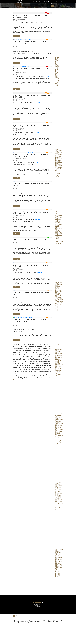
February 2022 (57, 76)
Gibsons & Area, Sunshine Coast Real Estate (27, 356)
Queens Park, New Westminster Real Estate (32, 367)
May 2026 (56, 24)
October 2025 (57, 31)
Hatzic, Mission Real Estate (30, 358)
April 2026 (56, 25)
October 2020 (57, 92)
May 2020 (56, 97)
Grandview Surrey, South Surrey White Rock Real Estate (24, 357)
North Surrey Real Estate (35, 365)
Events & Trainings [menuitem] (54, 1)
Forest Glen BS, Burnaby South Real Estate (23, 354)
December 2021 (57, 78)
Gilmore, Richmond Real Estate (35, 356)
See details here (47, 22)
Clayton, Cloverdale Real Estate (19, 129)
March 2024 (56, 51)
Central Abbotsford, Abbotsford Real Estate (17, 348)
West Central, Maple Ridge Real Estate (33, 376)
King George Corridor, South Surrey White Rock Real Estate (21, 360)
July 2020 (56, 95)
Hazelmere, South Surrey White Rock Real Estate (45, 358)
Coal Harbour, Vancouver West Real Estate (47, 350)
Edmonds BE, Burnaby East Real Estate (20, 99)
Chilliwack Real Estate (17, 350)
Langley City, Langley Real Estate (19, 159)
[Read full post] (32, 13)
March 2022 (56, 75)
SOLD (53, 3)
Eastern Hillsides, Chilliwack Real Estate (47, 353)
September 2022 (57, 69)
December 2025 (57, 29)
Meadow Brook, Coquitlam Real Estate (17, 363)
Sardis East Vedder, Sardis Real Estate (25, 369)
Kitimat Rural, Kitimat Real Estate (31, 360)
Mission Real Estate (45, 363)
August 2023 (56, 58)
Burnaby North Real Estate (58, 162)
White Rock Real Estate (58, 573)
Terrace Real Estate (23, 373)
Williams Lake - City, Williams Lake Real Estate (26, 377)
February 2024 (57, 52)
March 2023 (56, 63)
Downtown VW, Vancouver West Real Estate (46, 352)
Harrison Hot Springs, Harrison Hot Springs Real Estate (58, 307)
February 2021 (57, 88)
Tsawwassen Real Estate (22, 374)
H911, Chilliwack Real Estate (59, 301)
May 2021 (56, 85)
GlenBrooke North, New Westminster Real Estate (43, 356)
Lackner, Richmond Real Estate (19, 216)
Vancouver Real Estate (21, 375)
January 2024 (56, 53)
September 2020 (57, 93)
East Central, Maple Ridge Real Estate (32, 353)
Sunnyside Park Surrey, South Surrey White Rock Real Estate (59, 514)
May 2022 (56, 73)
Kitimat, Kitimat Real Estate (37, 360)
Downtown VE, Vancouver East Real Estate (38, 352)
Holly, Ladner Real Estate (33, 359)
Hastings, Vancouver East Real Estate (24, 358)
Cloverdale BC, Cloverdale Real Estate (39, 350)
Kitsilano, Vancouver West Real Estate (44, 360)
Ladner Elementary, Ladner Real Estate (27, 361)
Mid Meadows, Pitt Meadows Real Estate (33, 363)
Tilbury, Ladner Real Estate (37, 373)
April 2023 (56, 62)
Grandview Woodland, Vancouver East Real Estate (35, 357)
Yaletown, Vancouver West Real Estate (34, 378)
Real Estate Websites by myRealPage (59, 615)
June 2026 (56, 23)
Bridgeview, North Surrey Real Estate (28, 346)
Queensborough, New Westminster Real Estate (41, 367)
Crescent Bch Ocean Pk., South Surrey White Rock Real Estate (58, 222)
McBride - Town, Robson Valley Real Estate (41, 362)
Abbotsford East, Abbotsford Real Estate (20, 73)
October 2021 (57, 80)
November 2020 (57, 91)
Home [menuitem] (27, 1)
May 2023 (56, 61)
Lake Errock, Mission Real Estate (34, 361)
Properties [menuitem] (32, 1)
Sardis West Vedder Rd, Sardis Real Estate (40, 369)
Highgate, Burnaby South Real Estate (27, 359)
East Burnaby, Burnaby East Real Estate (17, 353)
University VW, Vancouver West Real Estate (41, 374)
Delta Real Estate (15, 352)
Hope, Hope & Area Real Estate (45, 359)
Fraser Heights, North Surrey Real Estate (41, 355)
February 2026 (57, 27)
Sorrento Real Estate (57, 484)
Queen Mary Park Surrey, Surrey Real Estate (23, 367)
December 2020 (57, 90)
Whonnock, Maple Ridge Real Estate (18, 377)
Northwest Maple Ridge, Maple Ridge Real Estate (43, 365)
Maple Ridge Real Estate (17, 362)
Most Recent (56, 20)
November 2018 (57, 116)
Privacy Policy (52, 615)
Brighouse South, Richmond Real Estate (36, 346)
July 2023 (56, 59)
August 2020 (56, 94)
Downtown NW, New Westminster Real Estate (21, 352)
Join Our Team (38, 1)
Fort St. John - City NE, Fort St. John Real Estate (41, 354)
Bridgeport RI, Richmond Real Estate (20, 346)
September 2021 (57, 81)
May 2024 (56, 49)
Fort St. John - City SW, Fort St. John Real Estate (32, 355)
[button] (33, 602)
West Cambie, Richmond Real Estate (25, 376)
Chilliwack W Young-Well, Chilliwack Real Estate (24, 350)
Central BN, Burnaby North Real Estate (26, 348)
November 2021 (57, 79)
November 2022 (57, 67)
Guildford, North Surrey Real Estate (43, 357)
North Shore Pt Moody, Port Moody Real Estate (28, 365)
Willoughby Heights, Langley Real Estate (45, 377)
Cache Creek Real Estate (58, 164)
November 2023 (57, 55)
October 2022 (57, 68)
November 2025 (57, 30)
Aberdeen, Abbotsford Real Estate (20, 241)
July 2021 (56, 83)
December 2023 (57, 54)
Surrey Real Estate (57, 518)
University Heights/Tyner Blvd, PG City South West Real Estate (31, 374)
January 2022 (56, 77)
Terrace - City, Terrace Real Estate (16, 373)
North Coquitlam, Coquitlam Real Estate (20, 365)
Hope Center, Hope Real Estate (39, 359)
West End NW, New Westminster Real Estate (41, 376)
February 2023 (57, 64)
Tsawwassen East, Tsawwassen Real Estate (44, 373)
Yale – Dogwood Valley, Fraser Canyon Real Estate (25, 378)
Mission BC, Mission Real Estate (40, 363)
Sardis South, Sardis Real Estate (32, 369)
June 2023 (56, 60)
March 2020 (56, 99)
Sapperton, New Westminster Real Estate (17, 369)
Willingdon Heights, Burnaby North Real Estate (36, 377)
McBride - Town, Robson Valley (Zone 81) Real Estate (31, 362)
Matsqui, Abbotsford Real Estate (23, 362)
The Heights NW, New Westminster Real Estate (29, 373)
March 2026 (56, 26)
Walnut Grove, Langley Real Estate (18, 376)
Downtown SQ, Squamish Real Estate (29, 352)
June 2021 (56, 84)
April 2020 (56, 98)
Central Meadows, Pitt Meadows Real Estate (42, 348)
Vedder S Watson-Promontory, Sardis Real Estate (35, 375)
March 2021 (56, 87)
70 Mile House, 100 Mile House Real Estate (20, 344)
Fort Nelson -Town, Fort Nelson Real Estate (32, 354)
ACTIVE (50, 3)
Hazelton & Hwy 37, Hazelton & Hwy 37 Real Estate (18, 359)
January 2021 (56, 89)
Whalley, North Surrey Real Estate (19, 269)
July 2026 (56, 22)
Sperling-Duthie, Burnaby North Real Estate (33, 371)
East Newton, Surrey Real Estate (39, 353)
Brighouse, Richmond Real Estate (43, 346)
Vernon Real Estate (42, 375)
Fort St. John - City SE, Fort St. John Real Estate (23, 355)
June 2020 (56, 96)
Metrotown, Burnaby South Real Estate (25, 363)
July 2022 (56, 71)
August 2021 (56, 82)
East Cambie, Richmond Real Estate (24, 353)
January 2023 (56, 65)
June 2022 (56, 72)
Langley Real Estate (46, 361)
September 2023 (57, 57)
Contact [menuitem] (60, 1)
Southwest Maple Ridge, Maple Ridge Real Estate (24, 371)
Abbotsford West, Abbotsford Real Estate (20, 19)
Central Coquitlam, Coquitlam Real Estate (34, 348)
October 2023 (57, 56)
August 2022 (56, 70)
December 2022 (57, 66)
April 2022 (56, 74)
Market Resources (46, 1)
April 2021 (56, 86)
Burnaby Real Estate (57, 163)
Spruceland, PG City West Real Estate (41, 371)
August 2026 (56, 21)
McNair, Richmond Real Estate (48, 362)
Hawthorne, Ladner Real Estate (37, 358)
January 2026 (56, 28)
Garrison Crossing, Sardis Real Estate (19, 356)
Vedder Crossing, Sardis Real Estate (27, 375)
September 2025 (57, 32)
